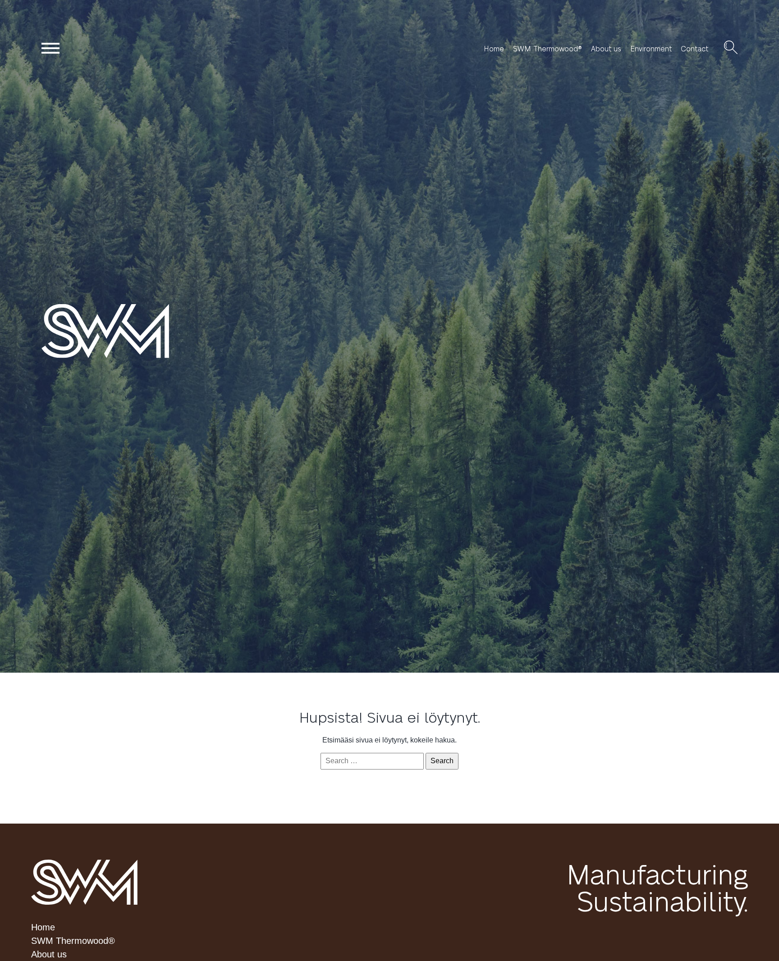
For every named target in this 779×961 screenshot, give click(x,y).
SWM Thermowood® (547, 49)
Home (494, 49)
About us (606, 49)
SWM (84, 882)
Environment (651, 49)
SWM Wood (124, 331)
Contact (694, 49)
